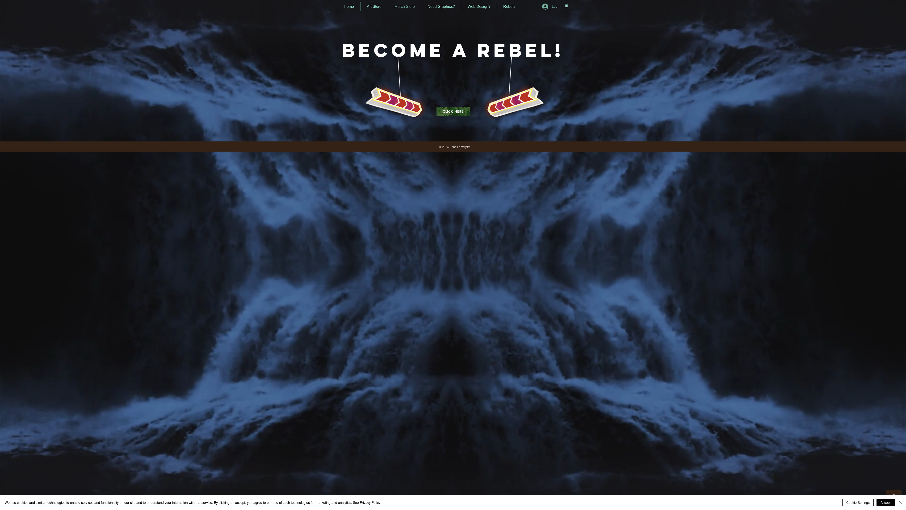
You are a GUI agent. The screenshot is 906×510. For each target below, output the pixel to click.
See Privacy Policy (366, 502)
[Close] (900, 502)
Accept (886, 502)
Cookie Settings (858, 502)
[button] (566, 5)
